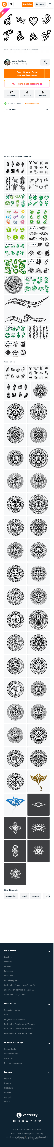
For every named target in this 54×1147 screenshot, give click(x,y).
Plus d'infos (11, 108)
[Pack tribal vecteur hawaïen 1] (15, 483)
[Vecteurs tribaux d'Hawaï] (15, 381)
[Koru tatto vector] (15, 507)
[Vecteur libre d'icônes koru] (15, 265)
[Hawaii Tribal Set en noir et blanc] (15, 199)
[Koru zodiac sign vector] (15, 182)
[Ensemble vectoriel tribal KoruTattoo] (15, 215)
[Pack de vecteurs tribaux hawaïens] (15, 466)
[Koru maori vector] (15, 166)
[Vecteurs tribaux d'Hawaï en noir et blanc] (15, 348)
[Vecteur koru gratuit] (15, 298)
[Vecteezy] (4, 4)
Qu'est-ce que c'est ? (31, 103)
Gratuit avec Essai (27, 73)
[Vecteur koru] (15, 232)
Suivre (45, 64)
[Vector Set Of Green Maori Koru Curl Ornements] (15, 365)
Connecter (40, 4)
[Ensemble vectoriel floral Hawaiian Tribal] (15, 315)
